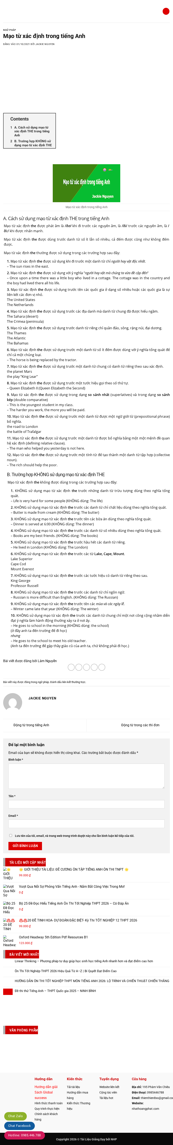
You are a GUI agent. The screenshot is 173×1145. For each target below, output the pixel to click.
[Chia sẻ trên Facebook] (78, 667)
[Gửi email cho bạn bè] (94, 667)
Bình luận (15, 760)
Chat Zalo (15, 1116)
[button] (5, 11)
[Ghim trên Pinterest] (101, 667)
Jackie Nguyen (44, 44)
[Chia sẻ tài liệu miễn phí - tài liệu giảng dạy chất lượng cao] (86, 11)
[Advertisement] (86, 84)
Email (13, 816)
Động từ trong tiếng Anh (31, 725)
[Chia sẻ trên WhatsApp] (71, 667)
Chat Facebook (19, 1126)
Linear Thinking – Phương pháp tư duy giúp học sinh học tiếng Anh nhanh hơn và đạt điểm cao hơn (84, 961)
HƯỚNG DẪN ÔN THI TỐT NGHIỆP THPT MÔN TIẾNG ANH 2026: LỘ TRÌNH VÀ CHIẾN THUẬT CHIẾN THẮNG (92, 981)
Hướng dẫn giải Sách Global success (46, 1092)
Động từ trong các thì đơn (140, 725)
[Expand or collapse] (50, 118)
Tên (11, 796)
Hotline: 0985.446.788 (24, 1135)
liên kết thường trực (73, 682)
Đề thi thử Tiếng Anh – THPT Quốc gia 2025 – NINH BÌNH (55, 991)
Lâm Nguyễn (47, 661)
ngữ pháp (9, 30)
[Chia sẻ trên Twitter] (86, 667)
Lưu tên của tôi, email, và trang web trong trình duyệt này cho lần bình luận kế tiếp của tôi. (74, 836)
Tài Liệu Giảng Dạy (92, 1139)
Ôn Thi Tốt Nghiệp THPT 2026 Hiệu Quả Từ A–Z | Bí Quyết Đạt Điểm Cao (66, 971)
